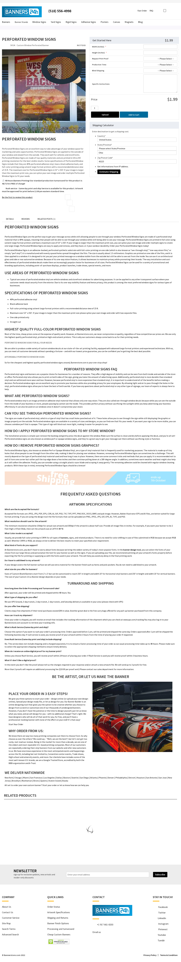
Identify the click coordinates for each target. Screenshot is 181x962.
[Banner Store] (112, 915)
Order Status (53, 906)
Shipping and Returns (57, 917)
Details (10, 219)
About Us (6, 906)
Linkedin (161, 918)
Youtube (161, 934)
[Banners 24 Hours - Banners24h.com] (22, 11)
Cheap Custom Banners (58, 934)
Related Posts (46, 219)
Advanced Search (10, 934)
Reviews (25, 219)
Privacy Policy (150, 955)
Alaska (65, 780)
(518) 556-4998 (59, 10)
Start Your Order (16, 724)
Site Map (6, 923)
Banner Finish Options (58, 923)
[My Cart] (177, 10)
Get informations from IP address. (112, 166)
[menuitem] (140, 22)
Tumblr (160, 940)
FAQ (151, 10)
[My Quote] (173, 10)
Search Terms (9, 928)
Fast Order (142, 10)
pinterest (161, 929)
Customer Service (10, 917)
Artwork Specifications (58, 912)
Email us (96, 932)
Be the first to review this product (17, 197)
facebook (162, 907)
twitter (161, 912)
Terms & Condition (169, 955)
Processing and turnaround (60, 928)
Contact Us (7, 912)
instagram (162, 923)
